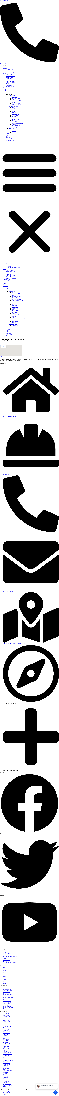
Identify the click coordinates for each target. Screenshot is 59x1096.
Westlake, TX (15, 115)
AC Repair (8, 70)
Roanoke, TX (15, 110)
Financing (5, 87)
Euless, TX (14, 121)
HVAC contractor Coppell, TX (19, 104)
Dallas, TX (14, 97)
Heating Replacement (11, 82)
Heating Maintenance (10, 81)
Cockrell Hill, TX (16, 118)
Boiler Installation (10, 74)
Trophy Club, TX (15, 114)
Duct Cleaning (9, 85)
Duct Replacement (10, 86)
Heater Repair (9, 78)
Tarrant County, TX (13, 106)
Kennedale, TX (15, 116)
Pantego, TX (14, 108)
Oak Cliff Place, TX (16, 103)
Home (4, 967)
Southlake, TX (15, 112)
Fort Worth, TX (6, 1031)
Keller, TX (14, 107)
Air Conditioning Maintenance (13, 72)
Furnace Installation (10, 76)
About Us (8, 133)
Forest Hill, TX (15, 127)
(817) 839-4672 (3, 63)
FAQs (7, 136)
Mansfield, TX (15, 124)
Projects (4, 89)
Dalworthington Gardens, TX (18, 123)
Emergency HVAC (10, 138)
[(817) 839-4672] (29, 62)
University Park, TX (16, 101)
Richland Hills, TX (16, 125)
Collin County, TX (13, 128)
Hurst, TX (14, 120)
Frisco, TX (14, 132)
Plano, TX (14, 131)
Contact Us (5, 90)
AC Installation (9, 69)
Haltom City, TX (15, 119)
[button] (29, 202)
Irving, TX (14, 99)
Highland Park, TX (16, 102)
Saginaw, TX (15, 111)
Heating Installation (10, 80)
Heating (4, 73)
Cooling (5, 68)
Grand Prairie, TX (16, 98)
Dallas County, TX (13, 95)
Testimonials (8, 137)
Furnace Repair (9, 77)
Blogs (7, 135)
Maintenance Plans (10, 140)
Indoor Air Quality (7, 83)
